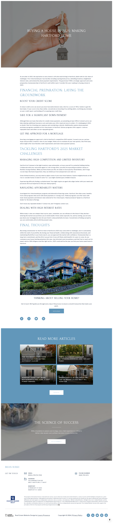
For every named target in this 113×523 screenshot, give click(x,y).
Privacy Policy (77, 515)
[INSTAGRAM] (88, 515)
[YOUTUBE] (97, 515)
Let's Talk (56, 311)
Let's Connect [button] (56, 441)
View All (56, 392)
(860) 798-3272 (84, 475)
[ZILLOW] (106, 515)
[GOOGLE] (101, 515)
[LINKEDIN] (92, 515)
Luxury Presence (44, 515)
